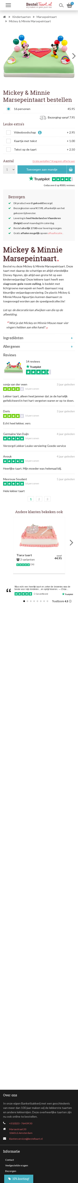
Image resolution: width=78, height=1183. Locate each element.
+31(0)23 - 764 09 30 (20, 1123)
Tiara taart (24, 555)
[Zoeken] (61, 5)
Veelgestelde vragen (16, 1165)
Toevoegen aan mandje (41, 169)
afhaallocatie (55, 233)
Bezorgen (10, 1171)
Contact (9, 1159)
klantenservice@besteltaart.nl (26, 1138)
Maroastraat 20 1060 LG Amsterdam (20, 1131)
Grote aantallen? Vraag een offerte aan (53, 161)
